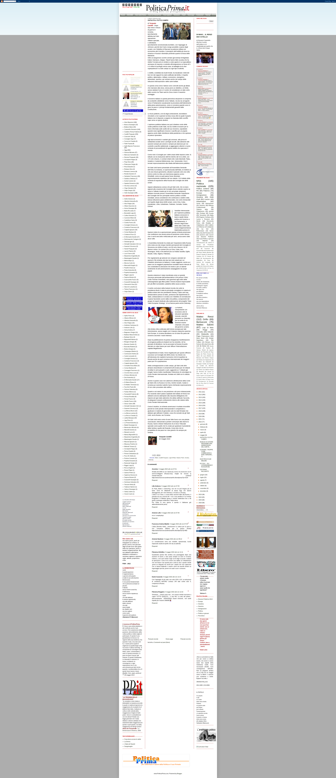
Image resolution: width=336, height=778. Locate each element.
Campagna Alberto (130, 351)
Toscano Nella (128, 484)
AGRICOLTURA (203, 268)
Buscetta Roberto (129, 346)
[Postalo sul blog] (154, 455)
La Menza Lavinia (129, 413)
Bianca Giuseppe (129, 124)
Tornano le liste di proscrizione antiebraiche (131, 78)
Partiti (183, 15)
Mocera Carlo (128, 263)
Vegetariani (199, 270)
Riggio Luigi (128, 275)
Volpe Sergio (128, 190)
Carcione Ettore (129, 218)
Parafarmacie (210, 250)
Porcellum (201, 616)
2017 (200, 408)
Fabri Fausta (128, 143)
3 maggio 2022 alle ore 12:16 (174, 592)
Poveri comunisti (204, 165)
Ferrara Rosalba (129, 396)
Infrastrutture (201, 201)
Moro (205, 367)
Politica (200, 611)
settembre (203, 483)
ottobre (202, 485)
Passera (211, 367)
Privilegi (202, 213)
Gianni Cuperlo (200, 375)
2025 (200, 500)
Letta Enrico (207, 344)
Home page (191, 15)
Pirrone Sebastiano (130, 453)
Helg (199, 377)
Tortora (200, 369)
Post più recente (153, 639)
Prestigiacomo (202, 381)
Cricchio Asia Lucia (130, 373)
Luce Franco (128, 253)
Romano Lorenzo (129, 171)
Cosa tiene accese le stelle (132, 739)
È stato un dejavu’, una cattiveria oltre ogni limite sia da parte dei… (204, 158)
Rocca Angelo (128, 468)
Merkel (204, 346)
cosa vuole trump (201, 123)
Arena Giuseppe (129, 208)
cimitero (211, 266)
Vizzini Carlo (128, 494)
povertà (211, 211)
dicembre (203, 491)
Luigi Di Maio (172, 457)
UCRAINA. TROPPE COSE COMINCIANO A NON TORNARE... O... (206, 453)
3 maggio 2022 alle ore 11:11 (174, 552)
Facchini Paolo (129, 387)
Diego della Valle (201, 373)
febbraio (203, 427)
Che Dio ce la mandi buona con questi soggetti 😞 (204, 117)
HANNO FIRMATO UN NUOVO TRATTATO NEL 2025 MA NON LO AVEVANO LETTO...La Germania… (205, 92)
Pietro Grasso (207, 354)
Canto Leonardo (129, 356)
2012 (200, 394)
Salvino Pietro (128, 472)
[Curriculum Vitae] (202, 746)
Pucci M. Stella (129, 456)
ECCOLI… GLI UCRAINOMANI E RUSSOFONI (206, 465)
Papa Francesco (203, 336)
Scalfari (208, 348)
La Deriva (127, 741)
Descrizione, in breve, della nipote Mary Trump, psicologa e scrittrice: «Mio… (205, 124)
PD (197, 191)
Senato (210, 254)
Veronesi (201, 371)
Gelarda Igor (128, 241)
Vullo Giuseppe (129, 193)
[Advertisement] (169, 632)
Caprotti (209, 371)
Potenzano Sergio (129, 164)
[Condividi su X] (156, 455)
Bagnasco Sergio (129, 332)
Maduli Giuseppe (129, 425)
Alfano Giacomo (129, 206)
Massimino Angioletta (131, 256)
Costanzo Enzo (129, 234)
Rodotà (201, 359)
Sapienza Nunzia (129, 475)
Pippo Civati (210, 379)
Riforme (201, 227)
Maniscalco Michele (130, 427)
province (202, 235)
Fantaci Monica (129, 391)
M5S (198, 181)
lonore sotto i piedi (202, 99)
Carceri (211, 235)
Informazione (209, 203)
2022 (200, 422)
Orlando (210, 332)
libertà (198, 221)
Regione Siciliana (205, 217)
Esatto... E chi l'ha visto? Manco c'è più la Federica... (205, 110)
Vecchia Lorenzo (129, 185)
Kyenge (211, 363)
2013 (200, 397)
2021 (200, 419)
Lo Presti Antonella (130, 422)
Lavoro (207, 199)
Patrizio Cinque (209, 357)
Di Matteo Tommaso (130, 384)
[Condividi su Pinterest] (159, 455)
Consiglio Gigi (128, 139)
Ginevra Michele (129, 152)
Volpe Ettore (128, 291)
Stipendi (205, 240)
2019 (200, 413)
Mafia (212, 215)
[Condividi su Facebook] (158, 455)
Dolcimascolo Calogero (131, 239)
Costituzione (199, 15)
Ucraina (187, 457)
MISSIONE (130, 15)
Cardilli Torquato (163, 457)
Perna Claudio (128, 451)
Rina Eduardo (128, 166)
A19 (197, 248)
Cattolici (211, 225)
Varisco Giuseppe (129, 489)
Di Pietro (199, 361)
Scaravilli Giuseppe (130, 282)
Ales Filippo (128, 203)
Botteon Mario (128, 127)
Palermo (206, 191)
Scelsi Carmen (128, 181)
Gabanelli (208, 361)
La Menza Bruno (129, 411)
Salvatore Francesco (130, 176)
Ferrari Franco (128, 399)
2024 (200, 497)
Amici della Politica (140, 15)
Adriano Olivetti (201, 350)
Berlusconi (201, 322)
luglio (202, 477)
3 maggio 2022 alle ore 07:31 (168, 469)
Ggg (125, 150)
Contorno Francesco (130, 227)
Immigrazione (201, 195)
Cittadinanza (200, 211)
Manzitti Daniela (129, 430)
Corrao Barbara (129, 232)
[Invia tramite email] (153, 455)
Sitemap (208, 15)
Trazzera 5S (200, 256)
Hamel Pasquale (129, 249)
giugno (202, 474)
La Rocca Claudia (129, 415)
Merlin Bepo (128, 260)
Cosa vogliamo (167, 15)
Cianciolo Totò (128, 136)
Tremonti (211, 383)
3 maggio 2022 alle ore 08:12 (173, 539)
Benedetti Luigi (129, 213)
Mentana (198, 357)
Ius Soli (205, 229)
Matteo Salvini (205, 324)
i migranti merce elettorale (204, 89)
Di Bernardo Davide (130, 237)
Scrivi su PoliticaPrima (154, 15)
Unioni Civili (208, 246)
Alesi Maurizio (128, 122)
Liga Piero (127, 420)
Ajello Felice (128, 315)
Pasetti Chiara (128, 268)
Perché (123, 15)
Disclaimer (177, 15)
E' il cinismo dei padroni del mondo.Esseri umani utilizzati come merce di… (205, 83)
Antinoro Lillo (128, 327)
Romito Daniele (129, 174)
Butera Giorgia (128, 349)
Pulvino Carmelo (129, 458)
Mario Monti (200, 338)
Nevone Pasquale (129, 157)
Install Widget (205, 167)
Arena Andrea (128, 330)
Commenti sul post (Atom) (162, 642)
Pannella (205, 352)
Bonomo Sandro (129, 344)
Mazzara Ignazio (129, 441)
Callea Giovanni (129, 215)
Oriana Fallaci (201, 379)
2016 (200, 405)
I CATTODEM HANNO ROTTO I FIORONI (136, 103)
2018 (200, 411)
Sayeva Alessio (129, 277)
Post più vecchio (186, 639)
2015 (200, 403)
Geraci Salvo (128, 403)
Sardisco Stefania (129, 178)
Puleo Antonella (129, 270)
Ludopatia (208, 262)
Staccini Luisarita (129, 287)
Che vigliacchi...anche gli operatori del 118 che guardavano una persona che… (205, 149)
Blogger (179, 773)
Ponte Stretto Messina (205, 252)
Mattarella (205, 334)
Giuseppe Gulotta (201, 363)
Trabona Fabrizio (129, 487)
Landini (202, 365)
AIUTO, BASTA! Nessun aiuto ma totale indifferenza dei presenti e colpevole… (205, 140)
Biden (156, 457)
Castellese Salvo (129, 220)
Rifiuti (198, 258)
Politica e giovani (208, 238)
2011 (200, 392)
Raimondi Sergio (129, 463)
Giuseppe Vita (210, 375)
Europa (199, 193)
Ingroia (204, 377)
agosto (202, 480)
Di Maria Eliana (129, 382)
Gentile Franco (128, 401)
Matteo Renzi (205, 316)
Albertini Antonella (130, 201)
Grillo (205, 319)
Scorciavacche (207, 258)
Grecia (209, 256)
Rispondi (155, 480)
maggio (202, 435)
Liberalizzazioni (200, 242)
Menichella (211, 377)
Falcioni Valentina (129, 389)
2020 (200, 416)
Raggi (205, 330)
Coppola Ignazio (129, 229)
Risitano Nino (128, 169)
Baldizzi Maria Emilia (130, 334)
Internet (198, 262)
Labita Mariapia (129, 418)
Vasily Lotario (128, 491)
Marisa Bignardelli (130, 434)
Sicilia (198, 203)
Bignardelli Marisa (130, 339)
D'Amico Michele (129, 375)
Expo (208, 260)
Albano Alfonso (129, 318)
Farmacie (207, 248)
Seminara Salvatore (130, 482)
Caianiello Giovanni (130, 129)
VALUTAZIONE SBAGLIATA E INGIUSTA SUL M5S (135, 96)
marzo (202, 429)
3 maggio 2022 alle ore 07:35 (170, 486)
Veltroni (200, 385)
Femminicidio (200, 250)
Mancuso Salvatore (130, 155)
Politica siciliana (202, 189)
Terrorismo (203, 215)
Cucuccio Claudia (129, 141)
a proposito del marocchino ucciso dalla (205, 147)
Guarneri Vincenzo (130, 246)
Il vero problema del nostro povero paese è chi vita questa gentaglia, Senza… (205, 101)
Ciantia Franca (128, 222)
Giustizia (199, 197)
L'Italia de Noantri (129, 744)
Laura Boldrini (207, 356)
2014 (200, 400)
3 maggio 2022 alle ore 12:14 (172, 577)
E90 (205, 270)
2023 (200, 494)
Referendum (200, 231)
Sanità (203, 254)
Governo (202, 205)
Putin (182, 457)
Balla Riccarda (128, 211)
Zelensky (150, 459)
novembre (203, 488)
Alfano (198, 356)
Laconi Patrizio (129, 251)
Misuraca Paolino (129, 444)
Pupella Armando (129, 272)
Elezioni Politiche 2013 (205, 599)
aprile (202, 432)
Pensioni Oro (209, 233)
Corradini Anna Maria (130, 365)
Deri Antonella (128, 377)
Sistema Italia (202, 209)
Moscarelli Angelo (129, 265)
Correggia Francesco (130, 370)
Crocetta (199, 332)
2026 (200, 502)
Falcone (199, 344)
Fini (210, 373)
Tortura (205, 266)
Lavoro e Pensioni (203, 219)
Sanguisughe (128, 746)
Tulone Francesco (129, 289)
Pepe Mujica (200, 264)
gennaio (203, 424)
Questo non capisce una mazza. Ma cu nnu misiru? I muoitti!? (205, 132)
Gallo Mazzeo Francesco (132, 146)
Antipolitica (199, 260)
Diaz (210, 268)
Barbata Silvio (128, 337)
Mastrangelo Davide (130, 258)
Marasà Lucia (128, 432)
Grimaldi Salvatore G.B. (131, 244)
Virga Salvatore (129, 188)
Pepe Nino (127, 162)
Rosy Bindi (204, 383)
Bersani (207, 342)
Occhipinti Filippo (129, 159)
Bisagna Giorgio (129, 342)
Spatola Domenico (130, 183)
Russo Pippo (128, 470)
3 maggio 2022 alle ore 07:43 (179, 524)
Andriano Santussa (130, 325)
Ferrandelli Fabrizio (130, 394)
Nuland (179, 457)
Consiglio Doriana (130, 225)
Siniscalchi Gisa (129, 284)
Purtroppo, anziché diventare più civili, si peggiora (204, 74)
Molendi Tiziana (129, 446)
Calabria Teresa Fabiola (131, 132)
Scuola (211, 213)
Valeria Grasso (209, 369)
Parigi (198, 254)
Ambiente (211, 227)
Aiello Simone (128, 199)
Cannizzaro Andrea (130, 353)
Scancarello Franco (130, 279)
